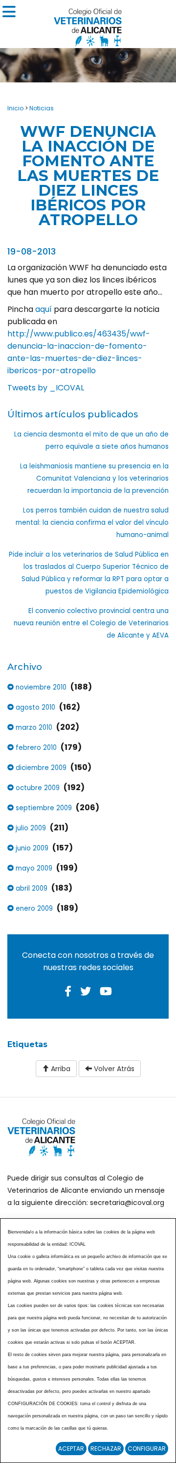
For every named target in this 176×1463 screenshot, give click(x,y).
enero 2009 (33, 908)
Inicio (15, 108)
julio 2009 (30, 828)
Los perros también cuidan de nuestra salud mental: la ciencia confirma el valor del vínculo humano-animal (92, 522)
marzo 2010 (33, 727)
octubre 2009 (37, 788)
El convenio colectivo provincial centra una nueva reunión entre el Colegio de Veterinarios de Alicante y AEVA (91, 623)
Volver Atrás (113, 1069)
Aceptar (71, 1448)
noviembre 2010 (40, 687)
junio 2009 (31, 848)
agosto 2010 (34, 707)
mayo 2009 (33, 868)
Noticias (41, 108)
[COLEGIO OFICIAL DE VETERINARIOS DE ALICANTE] (88, 24)
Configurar (147, 1448)
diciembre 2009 (40, 767)
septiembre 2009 (43, 808)
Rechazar (105, 1448)
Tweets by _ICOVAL (45, 387)
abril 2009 (30, 888)
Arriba (59, 1069)
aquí (44, 309)
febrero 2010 (35, 747)
